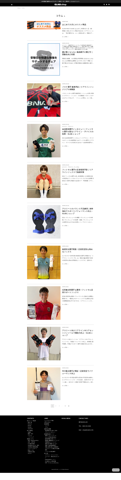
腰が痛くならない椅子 (83, 49)
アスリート (70, 126)
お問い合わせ (47, 422)
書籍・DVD (30, 433)
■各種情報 (46, 424)
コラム (46, 427)
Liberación (30, 428)
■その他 (46, 453)
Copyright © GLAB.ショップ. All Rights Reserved (60, 469)
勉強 (76, 49)
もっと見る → (65, 36)
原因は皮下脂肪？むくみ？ (51, 443)
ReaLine (30, 423)
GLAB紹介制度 (31, 443)
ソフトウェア (31, 437)
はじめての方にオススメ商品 (74, 25)
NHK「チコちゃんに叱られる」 (52, 462)
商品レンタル (31, 450)
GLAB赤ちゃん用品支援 (50, 461)
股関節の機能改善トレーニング (52, 440)
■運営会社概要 (47, 429)
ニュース (47, 425)
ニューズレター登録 (48, 420)
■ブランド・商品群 (31, 420)
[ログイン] (107, 4)
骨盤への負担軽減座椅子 (50, 445)
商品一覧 (30, 422)
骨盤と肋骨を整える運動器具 (51, 446)
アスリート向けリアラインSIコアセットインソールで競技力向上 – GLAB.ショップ (77, 332)
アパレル (30, 435)
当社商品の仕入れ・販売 (33, 445)
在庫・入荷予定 (31, 442)
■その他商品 (30, 430)
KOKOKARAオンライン (50, 459)
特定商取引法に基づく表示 (51, 430)
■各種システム (30, 438)
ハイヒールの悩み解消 (50, 451)
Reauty (29, 425)
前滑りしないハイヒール (50, 435)
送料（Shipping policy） (33, 440)
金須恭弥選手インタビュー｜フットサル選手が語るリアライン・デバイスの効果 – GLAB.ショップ (78, 131)
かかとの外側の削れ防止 (50, 437)
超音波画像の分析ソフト (50, 438)
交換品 (29, 432)
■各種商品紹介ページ (49, 434)
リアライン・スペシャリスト (51, 454)
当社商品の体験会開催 (33, 446)
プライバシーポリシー (50, 432)
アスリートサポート (32, 448)
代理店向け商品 (31, 451)
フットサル (76, 167)
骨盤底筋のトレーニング (50, 442)
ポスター (30, 453)
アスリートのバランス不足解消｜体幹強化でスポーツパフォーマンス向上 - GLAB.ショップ (77, 211)
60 (65, 405)
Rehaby (29, 427)
